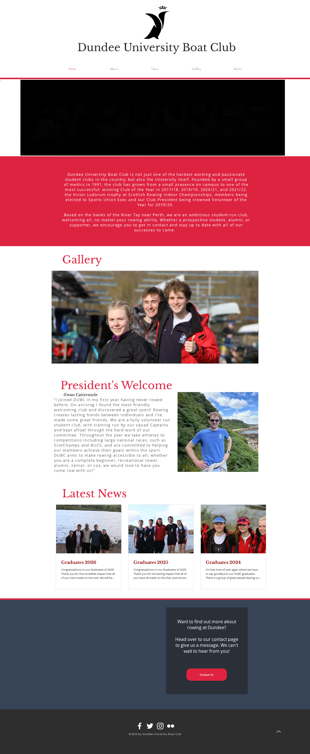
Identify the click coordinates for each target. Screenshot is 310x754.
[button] (279, 151)
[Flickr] (170, 726)
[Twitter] (150, 726)
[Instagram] (160, 726)
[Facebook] (139, 726)
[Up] (279, 732)
